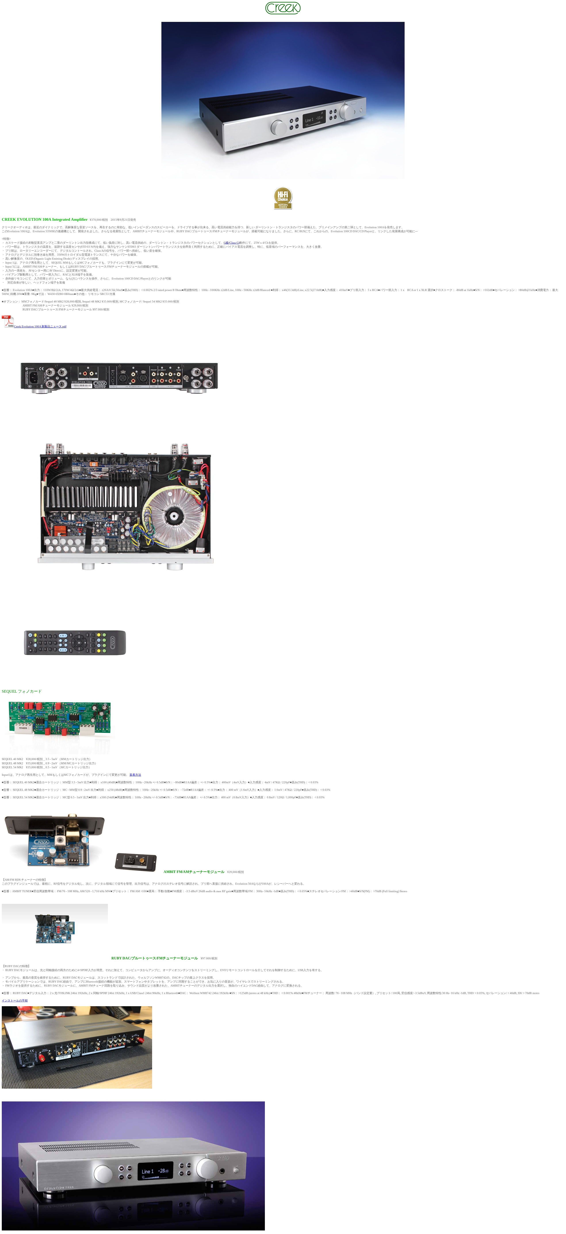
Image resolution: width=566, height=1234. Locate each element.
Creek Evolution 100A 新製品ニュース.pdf (40, 326)
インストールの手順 (15, 1000)
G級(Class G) (231, 242)
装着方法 (135, 774)
